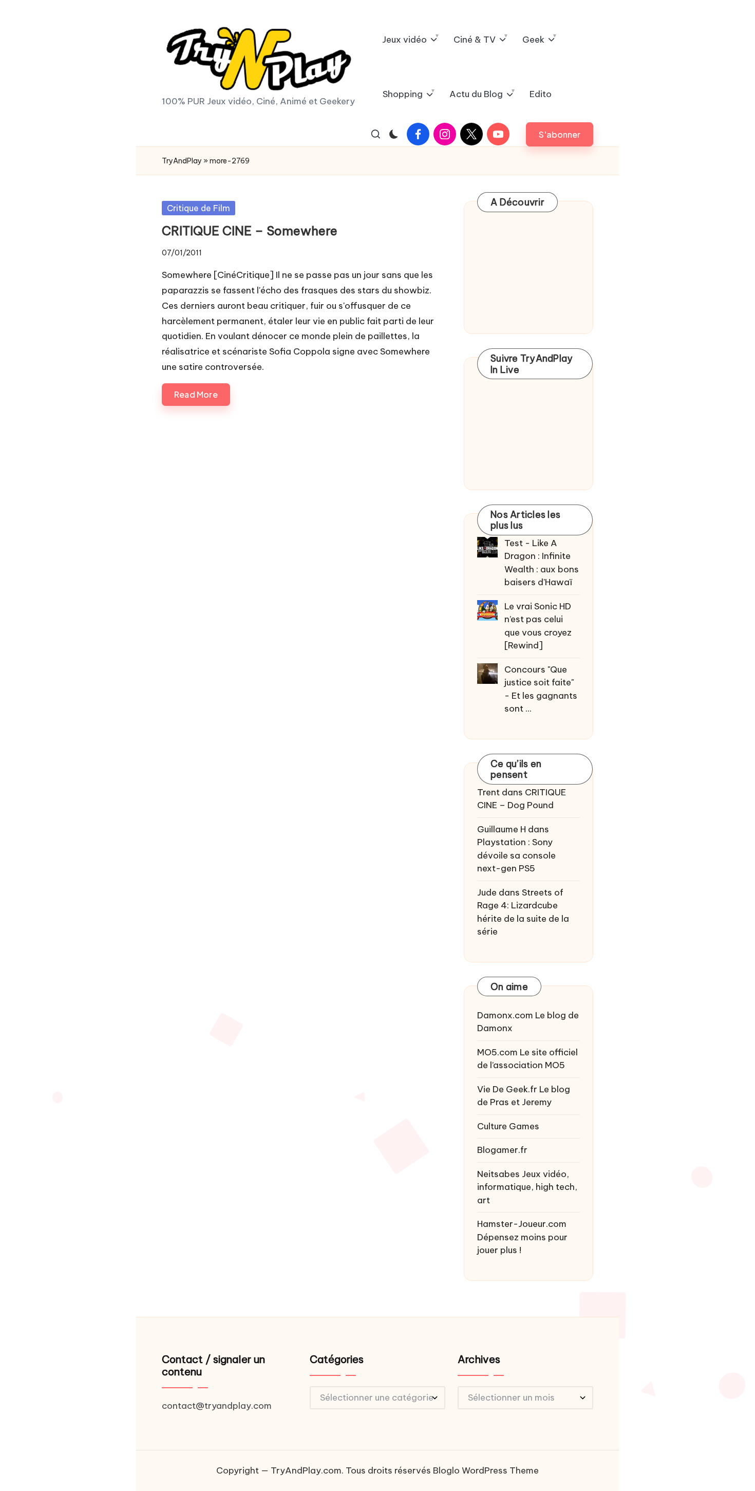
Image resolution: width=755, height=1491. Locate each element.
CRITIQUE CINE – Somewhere (249, 230)
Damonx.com (505, 1015)
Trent (488, 792)
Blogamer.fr (502, 1149)
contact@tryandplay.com (217, 1405)
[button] (559, 134)
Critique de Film (198, 208)
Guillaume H (501, 829)
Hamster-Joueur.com (522, 1223)
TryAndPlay (182, 160)
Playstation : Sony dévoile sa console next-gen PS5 (516, 855)
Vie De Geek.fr (507, 1089)
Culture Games (508, 1126)
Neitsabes (498, 1174)
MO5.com (497, 1052)
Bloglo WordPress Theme (486, 1470)
